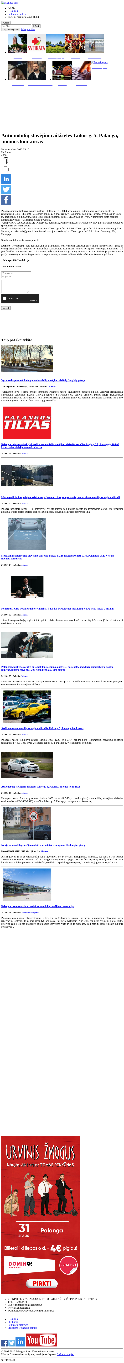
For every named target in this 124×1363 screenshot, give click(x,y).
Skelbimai (13, 1322)
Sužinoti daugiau (65, 1354)
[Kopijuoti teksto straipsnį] (5, 164)
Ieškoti (36, 26)
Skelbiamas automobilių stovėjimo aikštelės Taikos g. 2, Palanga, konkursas (42, 728)
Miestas (52, 386)
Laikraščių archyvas (18, 14)
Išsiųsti (6, 308)
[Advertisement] (62, 108)
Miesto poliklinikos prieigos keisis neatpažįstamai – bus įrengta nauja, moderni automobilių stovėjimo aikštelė (60, 497)
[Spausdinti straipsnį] (5, 172)
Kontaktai (13, 11)
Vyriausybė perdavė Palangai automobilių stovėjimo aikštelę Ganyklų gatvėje (43, 380)
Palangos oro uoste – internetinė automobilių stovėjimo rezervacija (37, 906)
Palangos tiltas (28, 29)
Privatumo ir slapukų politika (22, 1327)
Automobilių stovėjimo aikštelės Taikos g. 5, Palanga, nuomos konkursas (40, 786)
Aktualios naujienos (30, 912)
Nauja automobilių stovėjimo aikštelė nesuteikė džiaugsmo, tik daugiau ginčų (43, 845)
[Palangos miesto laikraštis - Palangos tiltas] (9, 2)
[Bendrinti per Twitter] (6, 193)
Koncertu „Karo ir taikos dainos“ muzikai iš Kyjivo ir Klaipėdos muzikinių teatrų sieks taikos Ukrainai (57, 608)
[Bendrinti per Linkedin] (6, 183)
